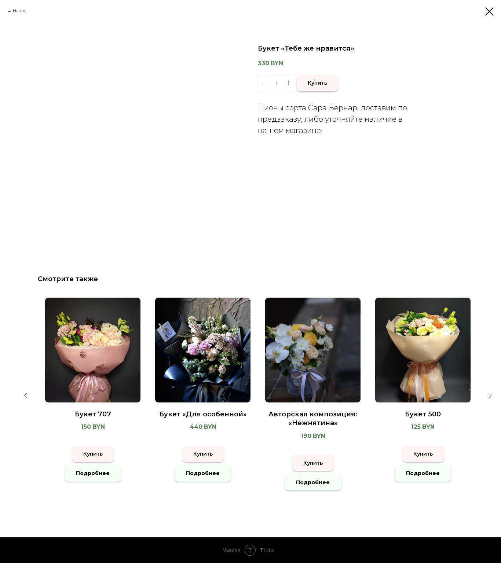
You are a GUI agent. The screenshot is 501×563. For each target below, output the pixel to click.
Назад (19, 10)
